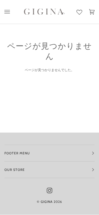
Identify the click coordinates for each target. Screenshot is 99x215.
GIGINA (47, 202)
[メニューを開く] (10, 12)
